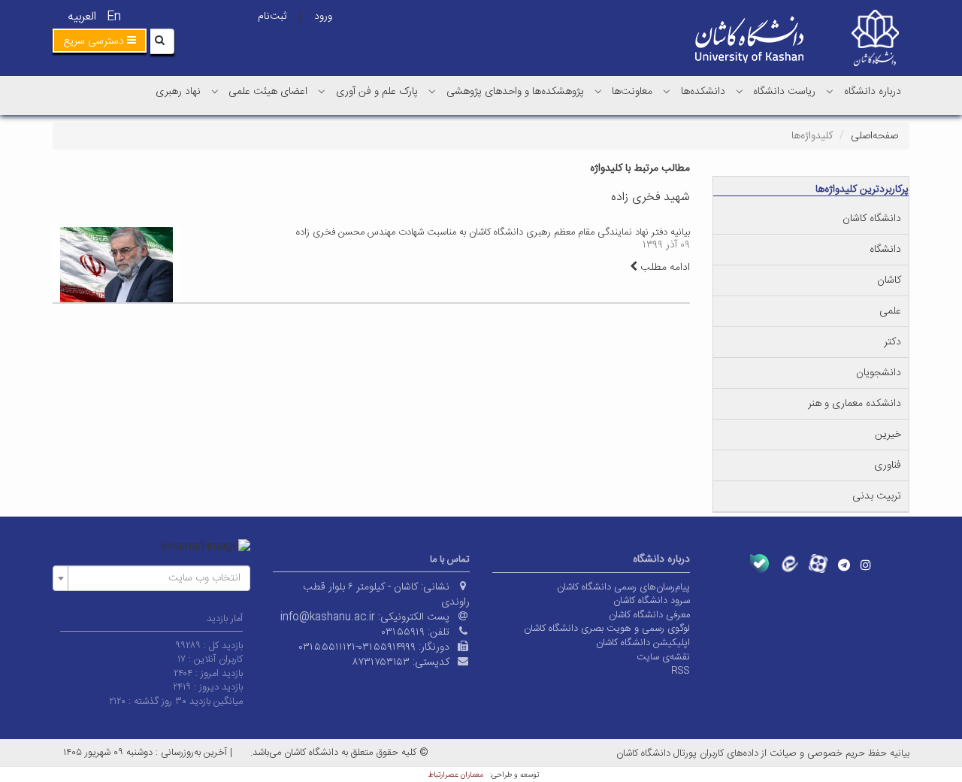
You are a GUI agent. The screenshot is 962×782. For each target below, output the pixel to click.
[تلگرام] (844, 565)
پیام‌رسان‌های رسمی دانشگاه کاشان (623, 587)
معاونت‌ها (632, 92)
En (114, 17)
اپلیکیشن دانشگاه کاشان (643, 643)
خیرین (888, 435)
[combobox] (151, 578)
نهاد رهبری (178, 92)
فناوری (887, 465)
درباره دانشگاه (872, 92)
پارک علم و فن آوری (377, 92)
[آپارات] (818, 563)
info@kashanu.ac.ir (327, 617)
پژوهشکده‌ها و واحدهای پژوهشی (515, 92)
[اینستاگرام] (866, 565)
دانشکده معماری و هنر (854, 404)
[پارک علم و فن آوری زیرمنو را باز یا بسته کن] (321, 91)
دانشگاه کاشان (872, 219)
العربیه (82, 17)
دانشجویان (878, 373)
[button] (100, 41)
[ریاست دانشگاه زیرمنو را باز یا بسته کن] (739, 91)
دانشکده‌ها (703, 92)
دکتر (892, 342)
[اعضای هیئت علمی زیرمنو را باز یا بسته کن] (215, 91)
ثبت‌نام (272, 17)
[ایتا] (788, 563)
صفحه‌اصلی (874, 136)
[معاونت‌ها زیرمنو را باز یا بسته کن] (598, 91)
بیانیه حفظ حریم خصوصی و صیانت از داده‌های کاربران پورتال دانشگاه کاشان (762, 753)
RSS (680, 670)
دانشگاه (885, 250)
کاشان (889, 280)
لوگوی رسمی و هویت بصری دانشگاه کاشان (607, 628)
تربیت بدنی (876, 496)
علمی (890, 311)
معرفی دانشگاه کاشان (649, 615)
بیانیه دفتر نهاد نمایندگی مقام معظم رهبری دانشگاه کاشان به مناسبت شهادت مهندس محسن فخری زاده (493, 232)
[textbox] (155, 578)
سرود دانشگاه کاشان (651, 601)
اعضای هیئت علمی (267, 92)
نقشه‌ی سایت (663, 657)
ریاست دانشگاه (784, 92)
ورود (323, 17)
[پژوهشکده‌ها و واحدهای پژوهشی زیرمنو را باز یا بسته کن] (432, 91)
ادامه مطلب (663, 268)
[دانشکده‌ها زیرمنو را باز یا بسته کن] (666, 91)
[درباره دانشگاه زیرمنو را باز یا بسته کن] (829, 91)
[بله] (759, 563)
